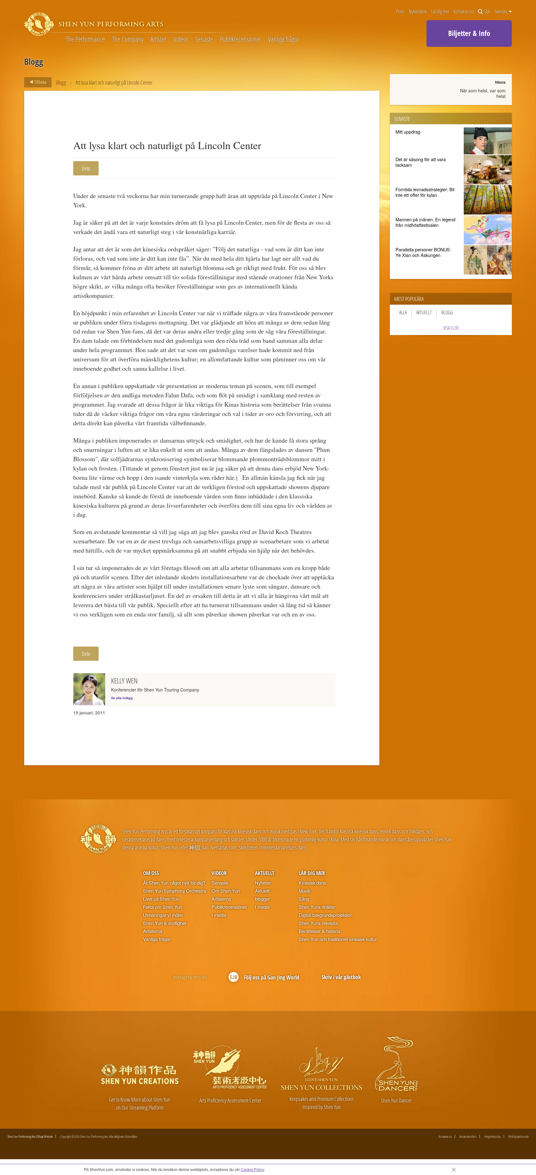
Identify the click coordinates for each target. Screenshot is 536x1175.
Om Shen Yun (226, 890)
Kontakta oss (463, 11)
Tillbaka (40, 82)
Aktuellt (424, 312)
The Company (128, 39)
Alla (403, 312)
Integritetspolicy (492, 1136)
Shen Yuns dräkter (317, 906)
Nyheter (263, 882)
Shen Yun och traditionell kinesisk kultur (338, 939)
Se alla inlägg (122, 698)
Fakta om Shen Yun (162, 906)
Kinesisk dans (312, 882)
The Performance (85, 39)
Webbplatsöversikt (518, 1136)
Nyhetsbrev (418, 11)
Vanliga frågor (283, 39)
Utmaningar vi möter (163, 915)
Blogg (61, 82)
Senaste (204, 39)
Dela (86, 168)
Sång (304, 898)
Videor (180, 39)
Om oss (151, 873)
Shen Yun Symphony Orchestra (174, 890)
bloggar (262, 898)
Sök (487, 11)
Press (400, 11)
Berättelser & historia (319, 931)
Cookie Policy (252, 1169)
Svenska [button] (501, 11)
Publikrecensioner (240, 39)
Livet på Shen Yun (161, 898)
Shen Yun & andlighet (164, 923)
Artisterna (152, 931)
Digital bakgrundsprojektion (325, 915)
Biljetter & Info (469, 33)
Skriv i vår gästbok (341, 977)
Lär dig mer (440, 11)
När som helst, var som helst (483, 93)
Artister (158, 39)
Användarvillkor (468, 1136)
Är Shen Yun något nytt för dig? (174, 882)
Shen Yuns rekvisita (318, 923)
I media (219, 915)
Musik (304, 890)
